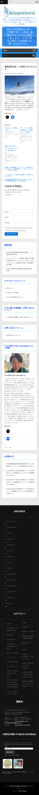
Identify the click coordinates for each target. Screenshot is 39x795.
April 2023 (10, 533)
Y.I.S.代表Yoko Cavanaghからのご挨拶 (13, 646)
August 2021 (10, 556)
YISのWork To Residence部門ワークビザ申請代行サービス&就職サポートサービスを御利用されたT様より (20, 473)
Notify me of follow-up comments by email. (19, 228)
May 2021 (10, 562)
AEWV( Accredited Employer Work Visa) (12, 673)
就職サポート (26, 627)
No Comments (18, 73)
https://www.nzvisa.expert (22, 725)
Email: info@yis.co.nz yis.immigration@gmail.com (16, 722)
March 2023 (10, 539)
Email (7, 217)
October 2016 (11, 591)
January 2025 (11, 521)
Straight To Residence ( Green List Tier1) (28, 656)
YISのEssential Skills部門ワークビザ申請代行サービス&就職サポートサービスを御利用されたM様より (20, 491)
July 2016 (9, 603)
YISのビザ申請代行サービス (14, 297)
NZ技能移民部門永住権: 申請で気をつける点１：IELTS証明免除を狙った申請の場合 (19, 180)
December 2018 (11, 586)
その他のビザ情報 (12, 662)
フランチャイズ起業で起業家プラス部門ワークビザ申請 (26, 130)
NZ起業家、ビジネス (20, 169)
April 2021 (10, 568)
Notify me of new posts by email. (16, 230)
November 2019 (11, 574)
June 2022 (10, 550)
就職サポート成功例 (28, 631)
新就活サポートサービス (28, 644)
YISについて (10, 288)
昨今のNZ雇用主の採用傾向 (14, 268)
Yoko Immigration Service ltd (19, 786)
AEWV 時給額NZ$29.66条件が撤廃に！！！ (19, 252)
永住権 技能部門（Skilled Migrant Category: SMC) (27, 674)
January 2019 (11, 580)
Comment (8, 194)
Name (7, 211)
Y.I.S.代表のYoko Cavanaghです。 (15, 375)
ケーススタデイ (11, 657)
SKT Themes (23, 791)
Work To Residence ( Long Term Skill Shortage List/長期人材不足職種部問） (13, 683)
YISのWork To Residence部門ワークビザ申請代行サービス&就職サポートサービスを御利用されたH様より (20, 482)
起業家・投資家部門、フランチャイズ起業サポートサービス (28, 685)
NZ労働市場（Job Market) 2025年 (12, 629)
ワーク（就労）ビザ (13, 666)
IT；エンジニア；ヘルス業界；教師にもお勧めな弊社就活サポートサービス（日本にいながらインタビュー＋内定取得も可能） (20, 260)
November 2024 (11, 527)
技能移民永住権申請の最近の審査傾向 (28, 637)
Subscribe (9, 752)
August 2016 (10, 597)
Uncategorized (11, 639)
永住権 (24, 649)
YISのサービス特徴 (12, 292)
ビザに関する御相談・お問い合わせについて (19, 317)
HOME (9, 623)
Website (7, 222)
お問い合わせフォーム (13, 335)
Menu (5, 50)
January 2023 (11, 545)
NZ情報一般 (10, 635)
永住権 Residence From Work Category (28, 665)
